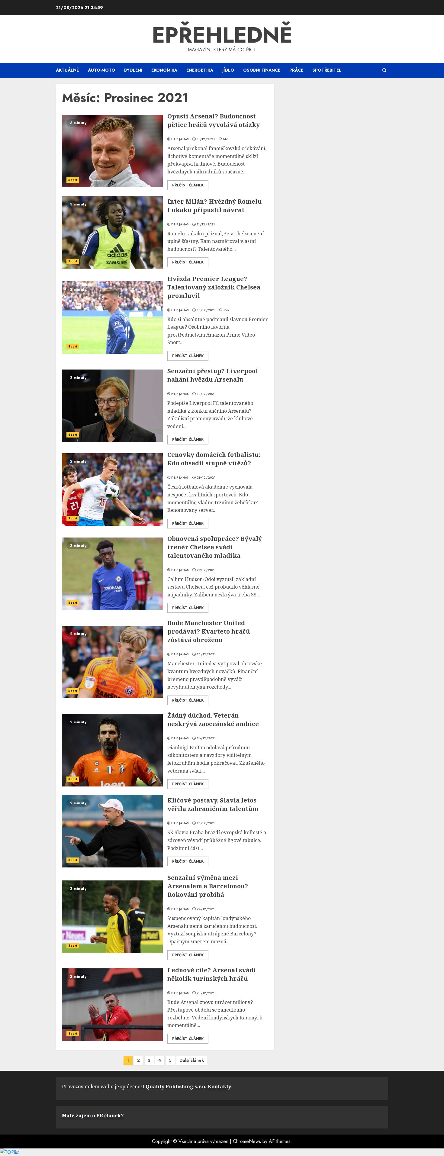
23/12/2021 (206, 993)
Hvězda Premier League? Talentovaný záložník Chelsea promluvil (213, 287)
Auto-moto (101, 70)
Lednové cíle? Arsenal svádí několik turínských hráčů (211, 974)
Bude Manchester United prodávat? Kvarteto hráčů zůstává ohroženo (208, 631)
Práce (296, 70)
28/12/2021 (206, 654)
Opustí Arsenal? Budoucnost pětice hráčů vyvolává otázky (213, 120)
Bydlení (133, 70)
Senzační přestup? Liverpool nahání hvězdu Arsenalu (212, 375)
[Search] (384, 70)
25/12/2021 (206, 823)
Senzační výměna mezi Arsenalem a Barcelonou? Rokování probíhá (207, 886)
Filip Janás (179, 139)
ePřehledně (222, 35)
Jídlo (228, 70)
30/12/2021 (206, 310)
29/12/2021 (206, 478)
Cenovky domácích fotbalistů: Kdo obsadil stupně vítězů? (213, 458)
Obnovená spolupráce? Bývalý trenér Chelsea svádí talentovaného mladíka (214, 547)
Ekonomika (164, 70)
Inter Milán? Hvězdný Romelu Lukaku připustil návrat (214, 205)
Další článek (191, 1060)
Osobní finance (261, 70)
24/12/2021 (206, 909)
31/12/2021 (206, 139)
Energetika (199, 70)
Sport (72, 180)
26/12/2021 (206, 738)
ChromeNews (247, 1141)
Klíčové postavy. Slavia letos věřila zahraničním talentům (212, 804)
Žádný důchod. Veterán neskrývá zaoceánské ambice (213, 719)
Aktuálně (67, 70)
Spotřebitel (326, 70)
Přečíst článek (188, 185)
